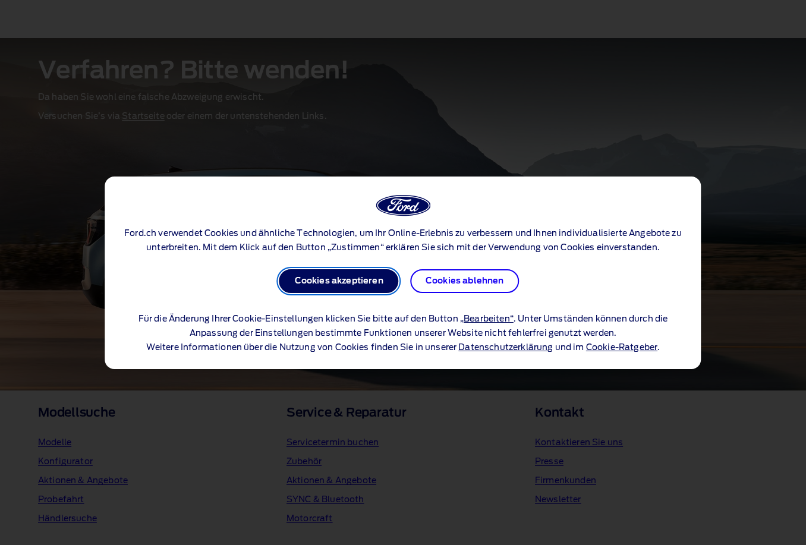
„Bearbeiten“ (487, 319)
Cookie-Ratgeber (621, 348)
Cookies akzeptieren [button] (339, 281)
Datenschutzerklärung (505, 348)
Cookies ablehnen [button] (465, 281)
